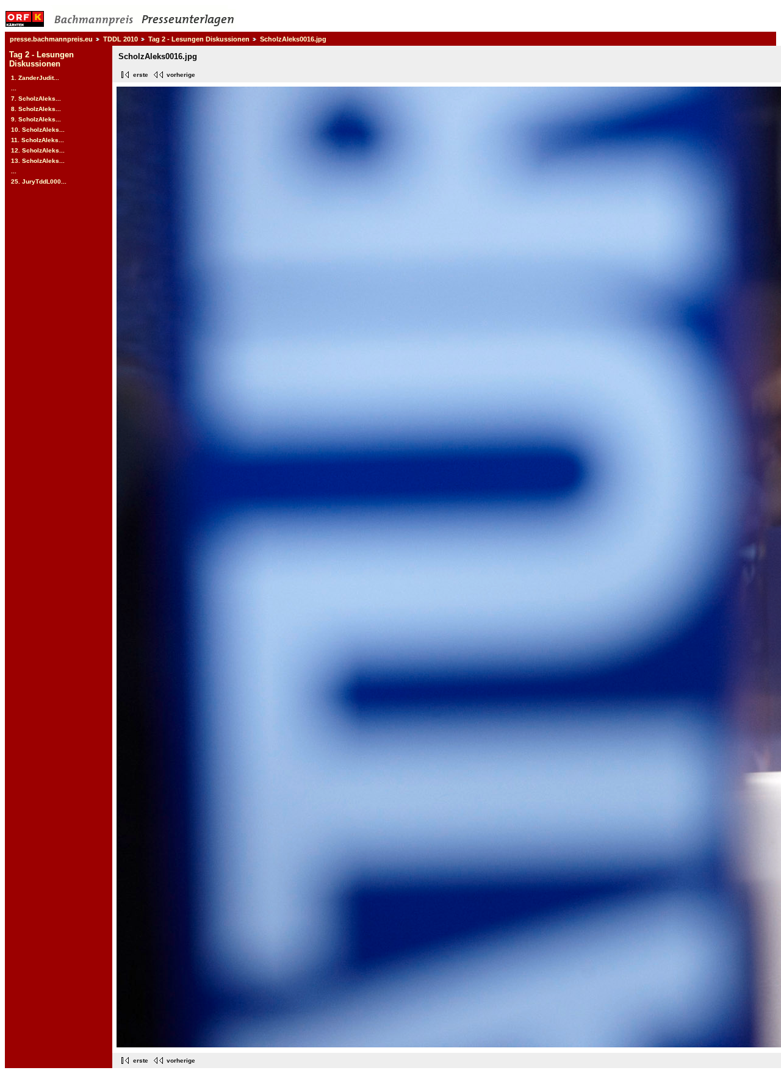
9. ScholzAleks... (36, 119)
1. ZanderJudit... (35, 77)
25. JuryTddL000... (39, 181)
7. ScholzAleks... (36, 98)
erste (140, 74)
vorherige (181, 74)
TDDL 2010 (120, 39)
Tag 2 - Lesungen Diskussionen (199, 39)
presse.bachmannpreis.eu (51, 39)
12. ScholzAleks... (38, 150)
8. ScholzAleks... (36, 109)
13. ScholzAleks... (38, 160)
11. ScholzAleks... (37, 140)
